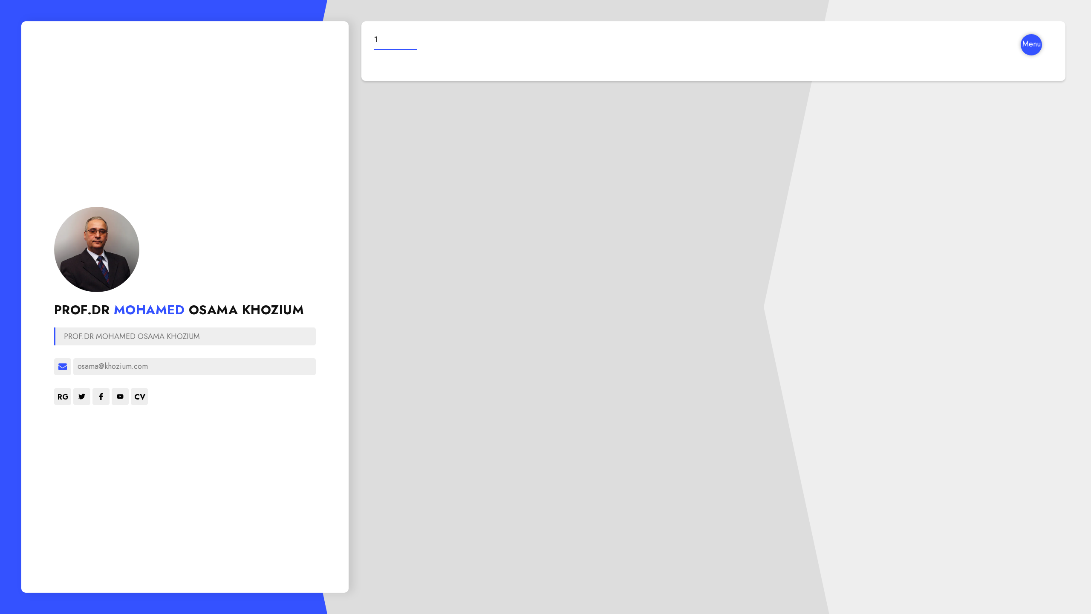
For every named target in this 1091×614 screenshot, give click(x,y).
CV (139, 397)
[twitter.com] (81, 396)
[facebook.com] (101, 396)
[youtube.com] (120, 396)
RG (63, 397)
